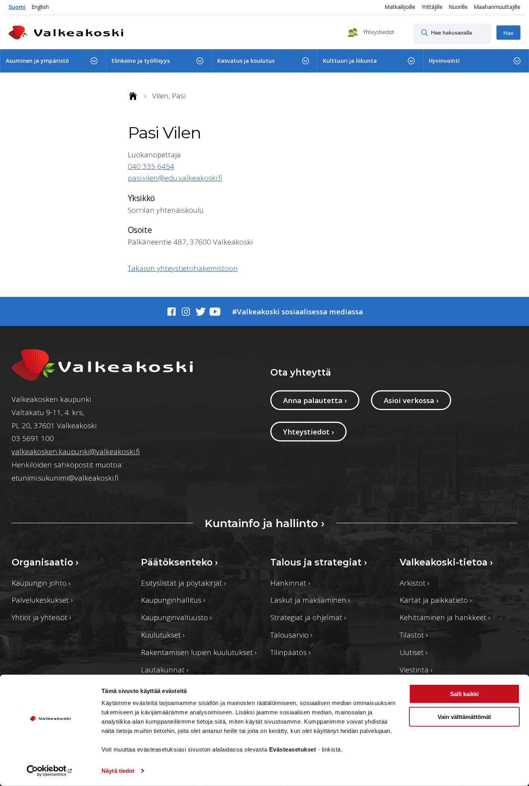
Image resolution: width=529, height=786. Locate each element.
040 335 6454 (151, 166)
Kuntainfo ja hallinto (264, 523)
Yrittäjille (432, 6)
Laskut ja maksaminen (310, 600)
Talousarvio (291, 634)
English (40, 6)
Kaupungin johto (41, 583)
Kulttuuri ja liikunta (350, 60)
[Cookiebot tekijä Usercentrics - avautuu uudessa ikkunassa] (50, 771)
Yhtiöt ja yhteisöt (41, 617)
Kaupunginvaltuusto (176, 617)
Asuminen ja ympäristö (37, 60)
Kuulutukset (163, 634)
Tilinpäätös (290, 652)
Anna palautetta (315, 400)
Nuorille (458, 6)
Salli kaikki (464, 694)
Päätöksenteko (179, 562)
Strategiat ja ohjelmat (308, 617)
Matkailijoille (400, 6)
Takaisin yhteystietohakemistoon (183, 268)
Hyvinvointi (444, 60)
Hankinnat (290, 583)
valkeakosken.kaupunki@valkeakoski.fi (76, 451)
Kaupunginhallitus (173, 600)
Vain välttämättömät (464, 716)
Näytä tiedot (117, 770)
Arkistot (414, 583)
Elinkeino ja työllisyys (141, 60)
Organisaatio (45, 562)
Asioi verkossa (411, 400)
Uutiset (414, 652)
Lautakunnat (165, 669)
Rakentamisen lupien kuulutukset (199, 652)
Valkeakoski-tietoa (446, 562)
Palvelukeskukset (42, 600)
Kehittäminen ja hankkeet (445, 617)
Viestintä (416, 669)
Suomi (17, 6)
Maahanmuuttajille (497, 6)
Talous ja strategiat (318, 562)
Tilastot (414, 634)
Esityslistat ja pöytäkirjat (183, 583)
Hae (508, 32)
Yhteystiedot (378, 32)
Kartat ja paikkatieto (436, 600)
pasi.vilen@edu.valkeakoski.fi (175, 178)
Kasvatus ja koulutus (246, 60)
